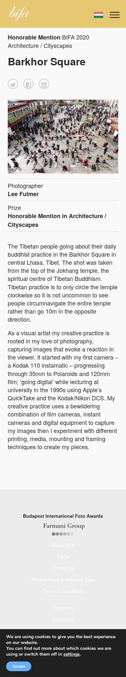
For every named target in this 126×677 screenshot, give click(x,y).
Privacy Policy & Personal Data (63, 579)
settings (71, 654)
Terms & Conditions (63, 591)
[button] (13, 84)
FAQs (63, 556)
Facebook (63, 608)
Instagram (63, 619)
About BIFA (63, 545)
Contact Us (63, 568)
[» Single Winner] (19, 14)
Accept (19, 666)
